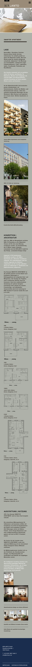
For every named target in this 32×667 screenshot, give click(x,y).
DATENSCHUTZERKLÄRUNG (19, 665)
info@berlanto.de (7, 655)
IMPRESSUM (6, 665)
